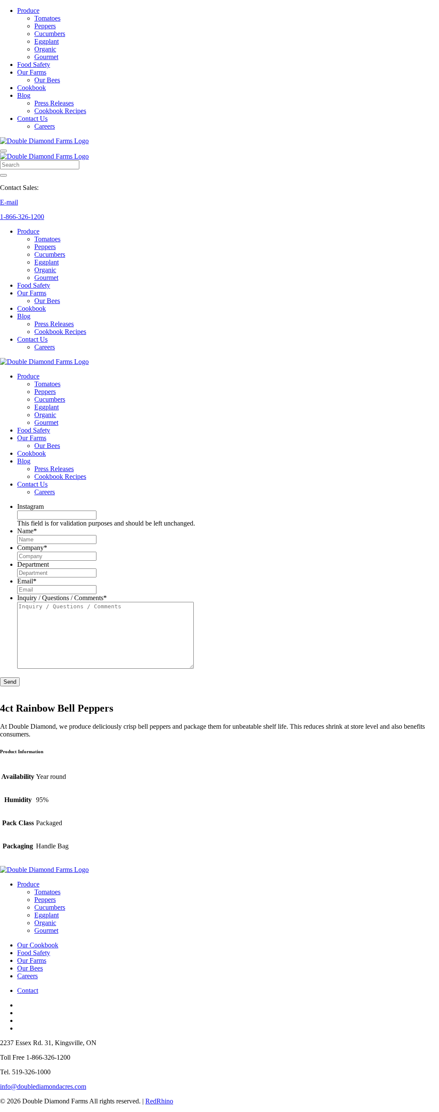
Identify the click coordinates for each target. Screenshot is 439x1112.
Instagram (30, 506)
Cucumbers (49, 33)
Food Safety (33, 64)
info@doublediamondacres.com (43, 1086)
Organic (45, 49)
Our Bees (47, 80)
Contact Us (32, 118)
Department (33, 564)
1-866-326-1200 (22, 216)
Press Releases (54, 103)
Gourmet (46, 56)
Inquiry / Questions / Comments (62, 597)
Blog (23, 95)
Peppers (45, 26)
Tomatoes (47, 18)
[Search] (3, 175)
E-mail (9, 202)
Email (26, 581)
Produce (28, 10)
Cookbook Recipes (60, 110)
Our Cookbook (37, 945)
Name (27, 531)
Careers (44, 126)
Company (32, 547)
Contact (27, 990)
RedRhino (159, 1101)
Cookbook (31, 87)
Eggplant (46, 41)
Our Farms (31, 72)
